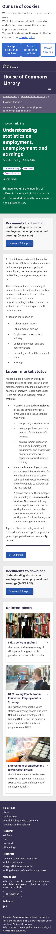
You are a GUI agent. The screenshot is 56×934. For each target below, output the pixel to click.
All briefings (9, 847)
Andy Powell (11, 179)
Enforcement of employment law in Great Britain (26, 767)
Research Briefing (11, 102)
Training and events (13, 862)
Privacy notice (10, 927)
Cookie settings (48, 49)
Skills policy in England (22, 642)
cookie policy (27, 37)
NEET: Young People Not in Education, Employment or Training (24, 698)
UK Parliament (10, 96)
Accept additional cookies (11, 50)
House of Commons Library (25, 80)
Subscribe (13, 894)
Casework (8, 843)
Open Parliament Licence (19, 924)
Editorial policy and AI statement (20, 820)
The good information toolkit (18, 866)
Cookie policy (25, 927)
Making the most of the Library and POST (24, 870)
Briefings (7, 835)
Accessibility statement (14, 931)
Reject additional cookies (30, 50)
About (6, 812)
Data (5, 839)
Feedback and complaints (16, 824)
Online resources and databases (20, 858)
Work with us (10, 816)
